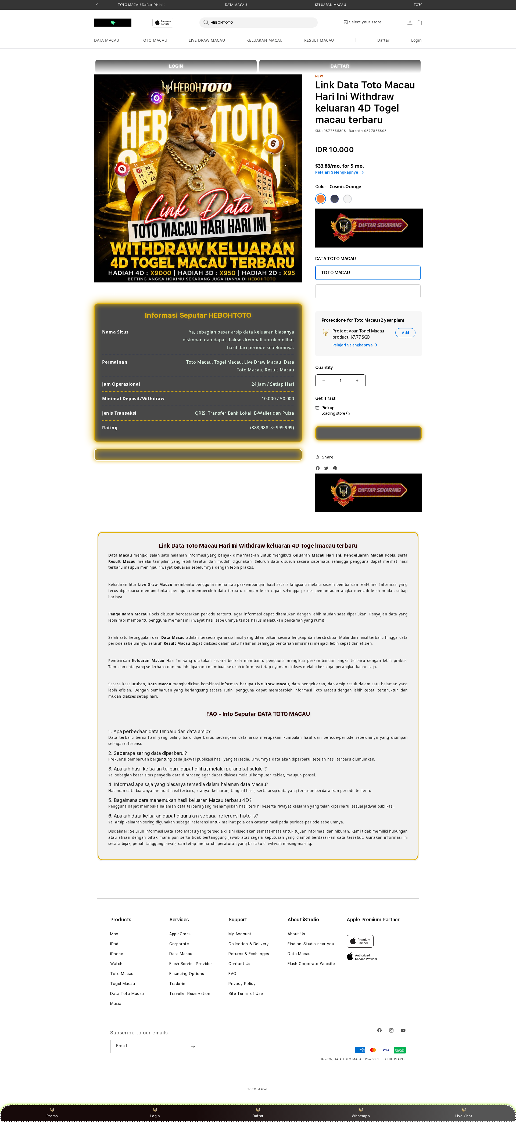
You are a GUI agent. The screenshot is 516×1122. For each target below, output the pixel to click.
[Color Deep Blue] (334, 199)
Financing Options (186, 974)
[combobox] (258, 22)
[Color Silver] (347, 199)
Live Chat (463, 1116)
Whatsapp (361, 1116)
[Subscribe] (193, 1046)
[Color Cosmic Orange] (320, 198)
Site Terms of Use (245, 993)
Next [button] (419, 5)
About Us (296, 934)
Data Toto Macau (127, 993)
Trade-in (177, 983)
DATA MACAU (236, 5)
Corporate (179, 944)
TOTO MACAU (141, 5)
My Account (240, 934)
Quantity (324, 367)
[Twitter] (327, 470)
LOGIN (176, 66)
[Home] (112, 22)
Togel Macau (122, 983)
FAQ (232, 974)
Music (115, 1003)
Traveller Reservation (189, 993)
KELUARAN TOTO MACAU (346, 291)
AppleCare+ (180, 934)
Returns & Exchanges (248, 954)
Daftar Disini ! (153, 4)
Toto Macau (122, 974)
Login (155, 1116)
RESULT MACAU (319, 40)
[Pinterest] (336, 470)
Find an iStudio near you (311, 944)
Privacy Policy (242, 983)
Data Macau (180, 954)
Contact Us (239, 964)
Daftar (258, 1116)
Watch (116, 964)
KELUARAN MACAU (330, 5)
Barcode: (356, 130)
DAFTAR (340, 66)
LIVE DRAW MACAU (207, 40)
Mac (114, 934)
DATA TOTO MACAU (349, 1059)
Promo (52, 1116)
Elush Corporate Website (311, 964)
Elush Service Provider (190, 964)
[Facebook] (319, 470)
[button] (106, 40)
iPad (114, 944)
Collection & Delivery (248, 944)
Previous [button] (96, 5)
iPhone (116, 954)
